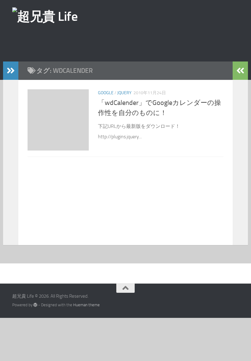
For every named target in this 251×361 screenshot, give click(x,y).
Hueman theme (86, 305)
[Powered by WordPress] (35, 305)
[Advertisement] (136, 42)
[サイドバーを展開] (10, 70)
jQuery (124, 92)
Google (106, 92)
